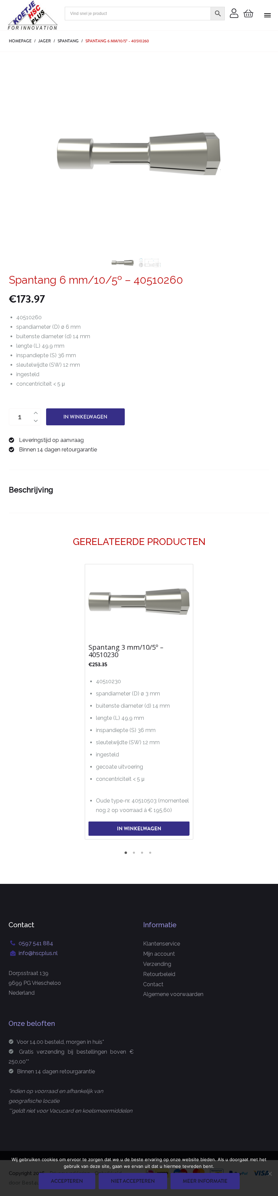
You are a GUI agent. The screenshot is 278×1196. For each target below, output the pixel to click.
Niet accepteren (133, 1181)
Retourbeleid (159, 974)
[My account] (234, 13)
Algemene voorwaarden (173, 994)
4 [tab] (151, 855)
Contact (153, 984)
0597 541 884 (36, 943)
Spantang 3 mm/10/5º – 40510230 (125, 651)
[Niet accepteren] (269, 1173)
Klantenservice (161, 943)
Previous (65, 153)
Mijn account (159, 954)
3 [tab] (143, 855)
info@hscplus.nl (38, 953)
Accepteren (67, 1181)
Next (212, 153)
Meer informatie (205, 1181)
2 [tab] (135, 855)
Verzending (157, 964)
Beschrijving (31, 489)
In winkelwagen (85, 417)
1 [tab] (127, 855)
